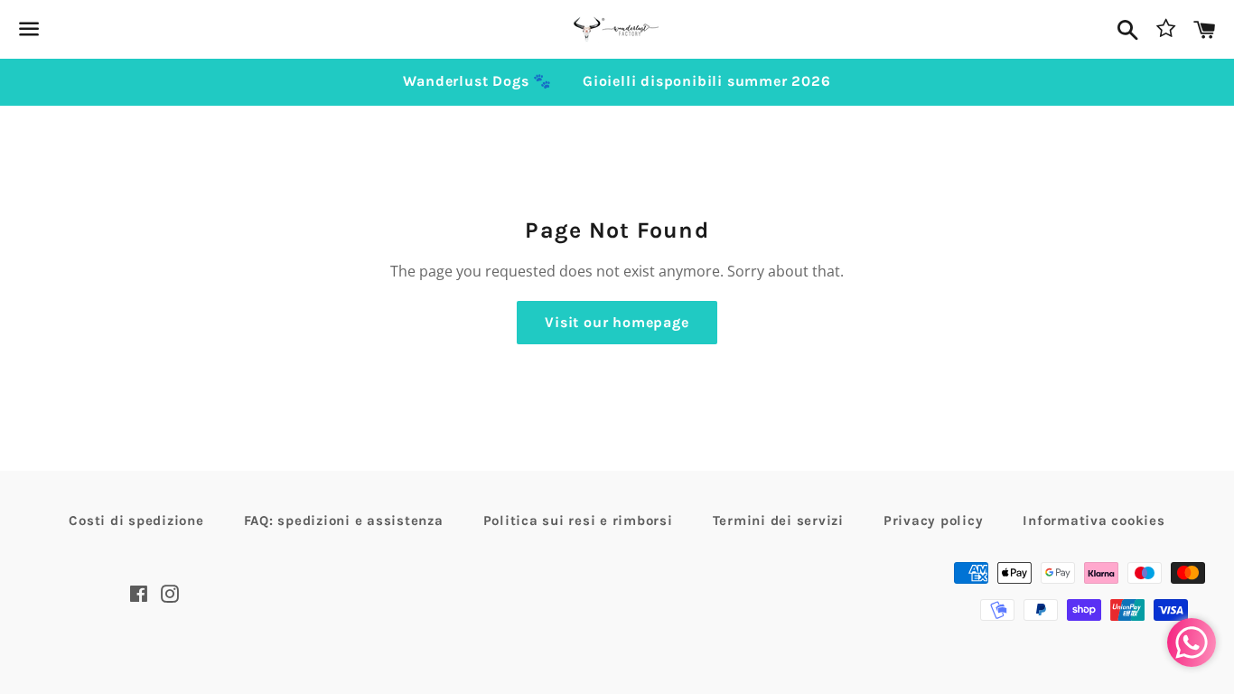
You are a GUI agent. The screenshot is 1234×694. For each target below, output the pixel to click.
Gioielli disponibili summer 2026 (707, 80)
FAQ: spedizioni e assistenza (344, 520)
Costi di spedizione (136, 520)
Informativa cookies (1093, 520)
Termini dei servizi (778, 520)
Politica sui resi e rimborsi (578, 520)
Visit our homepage (616, 322)
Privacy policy (933, 520)
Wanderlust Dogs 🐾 (477, 80)
